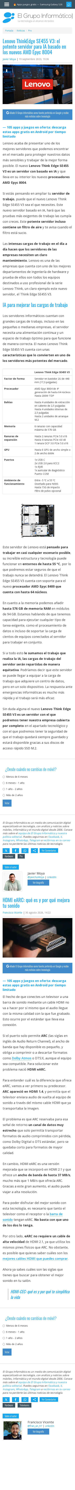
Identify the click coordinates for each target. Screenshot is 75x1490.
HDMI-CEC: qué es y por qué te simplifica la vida (39, 1294)
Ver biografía (38, 882)
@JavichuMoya (36, 877)
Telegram (34, 840)
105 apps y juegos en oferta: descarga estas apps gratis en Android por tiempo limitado (34, 131)
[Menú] (5, 3)
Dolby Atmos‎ (21, 1058)
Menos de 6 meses (17, 776)
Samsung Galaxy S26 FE (52, 4)
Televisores (24, 1405)
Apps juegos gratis (26, 4)
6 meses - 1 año (15, 782)
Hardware (9, 856)
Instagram (8, 840)
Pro (21, 856)
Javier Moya (9, 59)
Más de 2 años (14, 795)
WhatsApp (22, 840)
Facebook (53, 836)
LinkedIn (51, 877)
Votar (7, 803)
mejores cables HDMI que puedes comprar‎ (35, 1258)
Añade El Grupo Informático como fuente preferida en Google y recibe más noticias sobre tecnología (39, 114)
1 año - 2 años (14, 789)
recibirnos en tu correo (56, 840)
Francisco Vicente (12, 912)
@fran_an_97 (35, 1426)
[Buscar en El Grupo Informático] (69, 4)
